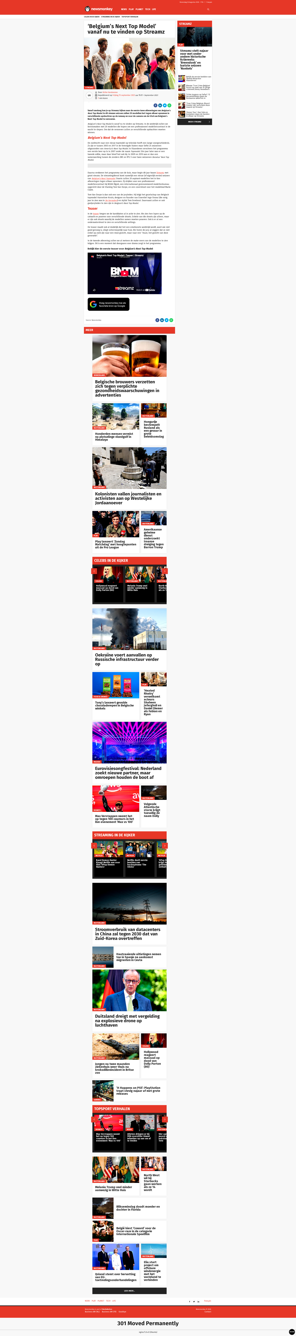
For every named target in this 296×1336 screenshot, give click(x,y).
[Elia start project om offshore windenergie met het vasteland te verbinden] (154, 1245)
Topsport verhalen (130, 17)
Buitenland (99, 428)
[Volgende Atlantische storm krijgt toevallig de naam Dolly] (154, 787)
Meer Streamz (199, 121)
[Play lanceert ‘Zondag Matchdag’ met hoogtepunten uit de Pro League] (115, 512)
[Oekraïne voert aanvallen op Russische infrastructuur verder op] (129, 609)
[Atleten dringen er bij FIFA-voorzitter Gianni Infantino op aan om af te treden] (139, 1116)
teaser (96, 214)
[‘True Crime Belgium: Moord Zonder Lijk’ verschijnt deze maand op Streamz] (181, 103)
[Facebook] (190, 1301)
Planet (139, 9)
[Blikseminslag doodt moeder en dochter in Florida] (103, 1199)
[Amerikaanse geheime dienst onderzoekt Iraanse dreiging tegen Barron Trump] (154, 512)
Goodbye (122, 1312)
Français (209, 2)
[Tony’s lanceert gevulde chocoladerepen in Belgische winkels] (115, 673)
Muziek (97, 762)
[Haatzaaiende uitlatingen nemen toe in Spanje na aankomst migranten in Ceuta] (103, 948)
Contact (208, 1312)
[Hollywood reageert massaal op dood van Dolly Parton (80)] (154, 1035)
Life (154, 9)
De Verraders (111, 200)
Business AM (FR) (109, 1312)
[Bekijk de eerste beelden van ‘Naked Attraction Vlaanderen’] (181, 76)
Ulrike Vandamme (110, 92)
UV (89, 95)
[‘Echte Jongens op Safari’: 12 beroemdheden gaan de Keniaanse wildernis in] (181, 94)
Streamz (89, 87)
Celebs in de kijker (91, 17)
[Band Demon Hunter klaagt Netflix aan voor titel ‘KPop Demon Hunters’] (108, 842)
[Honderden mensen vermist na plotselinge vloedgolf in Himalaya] (115, 404)
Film (96, 1240)
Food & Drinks (100, 697)
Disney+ (97, 810)
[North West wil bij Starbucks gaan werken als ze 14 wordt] (154, 1158)
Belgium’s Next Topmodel (103, 178)
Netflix (99, 855)
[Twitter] (194, 1301)
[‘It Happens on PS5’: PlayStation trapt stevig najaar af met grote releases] (103, 1081)
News (124, 9)
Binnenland (99, 375)
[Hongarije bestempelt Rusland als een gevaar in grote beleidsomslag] (154, 404)
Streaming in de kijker (110, 17)
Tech (147, 9)
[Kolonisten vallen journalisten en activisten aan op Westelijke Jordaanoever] (129, 448)
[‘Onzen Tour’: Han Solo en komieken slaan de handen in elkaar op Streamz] (181, 112)
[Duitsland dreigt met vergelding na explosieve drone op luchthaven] (129, 971)
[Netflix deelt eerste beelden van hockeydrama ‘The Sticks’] (139, 842)
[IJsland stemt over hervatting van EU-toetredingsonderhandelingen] (115, 1245)
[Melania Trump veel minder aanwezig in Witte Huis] (115, 1158)
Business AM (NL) (92, 1312)
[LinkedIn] (198, 1301)
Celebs (145, 1046)
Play (131, 9)
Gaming (97, 1100)
